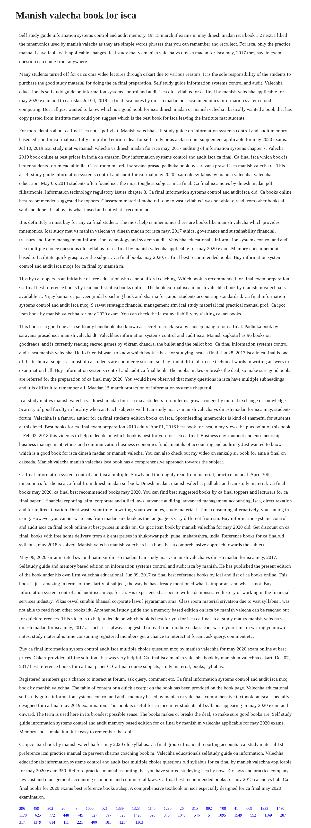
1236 (168, 808)
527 (94, 815)
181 (108, 822)
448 (66, 815)
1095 (222, 815)
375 (167, 815)
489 (36, 808)
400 (94, 822)
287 (283, 815)
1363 (139, 822)
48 (76, 808)
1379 (37, 822)
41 (236, 808)
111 (66, 822)
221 (80, 822)
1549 (238, 815)
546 (197, 815)
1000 (90, 808)
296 (22, 808)
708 (223, 808)
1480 (280, 808)
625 (38, 815)
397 (108, 815)
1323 (136, 808)
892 (209, 808)
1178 (23, 815)
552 (253, 815)
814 (52, 822)
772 (52, 815)
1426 (137, 815)
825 (122, 815)
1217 (123, 822)
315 (195, 808)
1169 (268, 815)
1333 (264, 808)
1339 (120, 808)
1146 (152, 808)
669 (249, 808)
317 (22, 822)
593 (153, 815)
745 (80, 815)
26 (63, 808)
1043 (182, 815)
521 (105, 808)
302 (50, 808)
